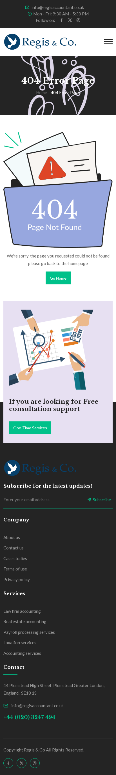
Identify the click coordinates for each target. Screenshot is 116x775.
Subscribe (102, 499)
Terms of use (15, 568)
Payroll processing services (29, 632)
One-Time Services (30, 427)
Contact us (13, 547)
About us (11, 537)
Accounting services (22, 653)
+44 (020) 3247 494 (29, 717)
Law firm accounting (22, 611)
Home (41, 92)
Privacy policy (16, 579)
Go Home (58, 278)
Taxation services (19, 642)
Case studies (15, 558)
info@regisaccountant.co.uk (57, 7)
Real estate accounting (24, 621)
